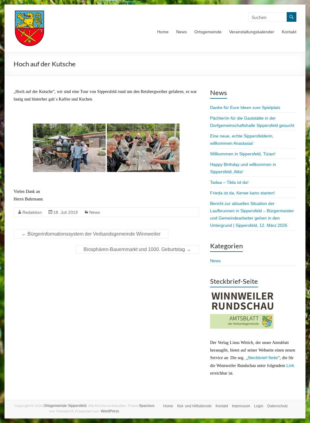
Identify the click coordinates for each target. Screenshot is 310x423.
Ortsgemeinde (208, 31)
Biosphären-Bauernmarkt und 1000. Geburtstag (137, 249)
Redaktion (32, 212)
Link (290, 365)
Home (163, 31)
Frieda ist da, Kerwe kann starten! (242, 192)
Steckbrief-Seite (263, 357)
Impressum (241, 406)
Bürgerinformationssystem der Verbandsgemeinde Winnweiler (90, 233)
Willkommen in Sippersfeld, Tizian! (242, 153)
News (181, 31)
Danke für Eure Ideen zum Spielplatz (245, 107)
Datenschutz (277, 406)
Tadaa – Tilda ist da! (229, 182)
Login (258, 406)
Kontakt (289, 31)
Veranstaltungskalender (251, 31)
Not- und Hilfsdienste (194, 406)
